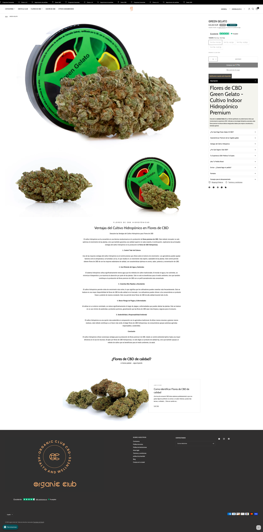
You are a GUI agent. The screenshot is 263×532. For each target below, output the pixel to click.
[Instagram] (225, 439)
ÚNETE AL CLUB (23, 9)
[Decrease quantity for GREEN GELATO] (210, 59)
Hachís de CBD (50, 9)
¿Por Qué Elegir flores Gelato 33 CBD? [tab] (222, 132)
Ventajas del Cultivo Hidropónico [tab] (220, 144)
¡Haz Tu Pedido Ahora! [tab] (217, 161)
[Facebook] (210, 187)
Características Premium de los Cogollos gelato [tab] (224, 138)
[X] (214, 187)
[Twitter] (220, 439)
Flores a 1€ (14, 2)
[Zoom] (198, 24)
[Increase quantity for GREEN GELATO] (215, 59)
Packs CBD (47, 2)
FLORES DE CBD (36, 9)
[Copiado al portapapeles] (226, 187)
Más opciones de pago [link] (233, 70)
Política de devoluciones (140, 447)
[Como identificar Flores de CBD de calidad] (108, 395)
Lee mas (156, 406)
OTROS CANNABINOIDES (66, 9)
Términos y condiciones (139, 453)
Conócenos (136, 441)
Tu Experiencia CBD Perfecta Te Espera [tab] (222, 155)
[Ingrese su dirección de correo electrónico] (213, 443)
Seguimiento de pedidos (30, 2)
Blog (134, 459)
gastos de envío (222, 27)
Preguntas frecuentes (63, 2)
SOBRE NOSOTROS (139, 437)
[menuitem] (10, 9)
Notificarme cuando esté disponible (220, 76)
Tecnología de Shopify (38, 522)
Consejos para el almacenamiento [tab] (220, 179)
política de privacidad (139, 456)
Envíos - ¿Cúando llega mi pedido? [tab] (220, 167)
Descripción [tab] (214, 81)
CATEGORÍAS (9, 9)
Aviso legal (136, 450)
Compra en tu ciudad (139, 462)
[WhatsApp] (222, 187)
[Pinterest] (218, 187)
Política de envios (138, 444)
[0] (256, 9)
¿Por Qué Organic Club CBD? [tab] (219, 150)
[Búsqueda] (253, 9)
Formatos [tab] (213, 173)
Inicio (6, 16)
